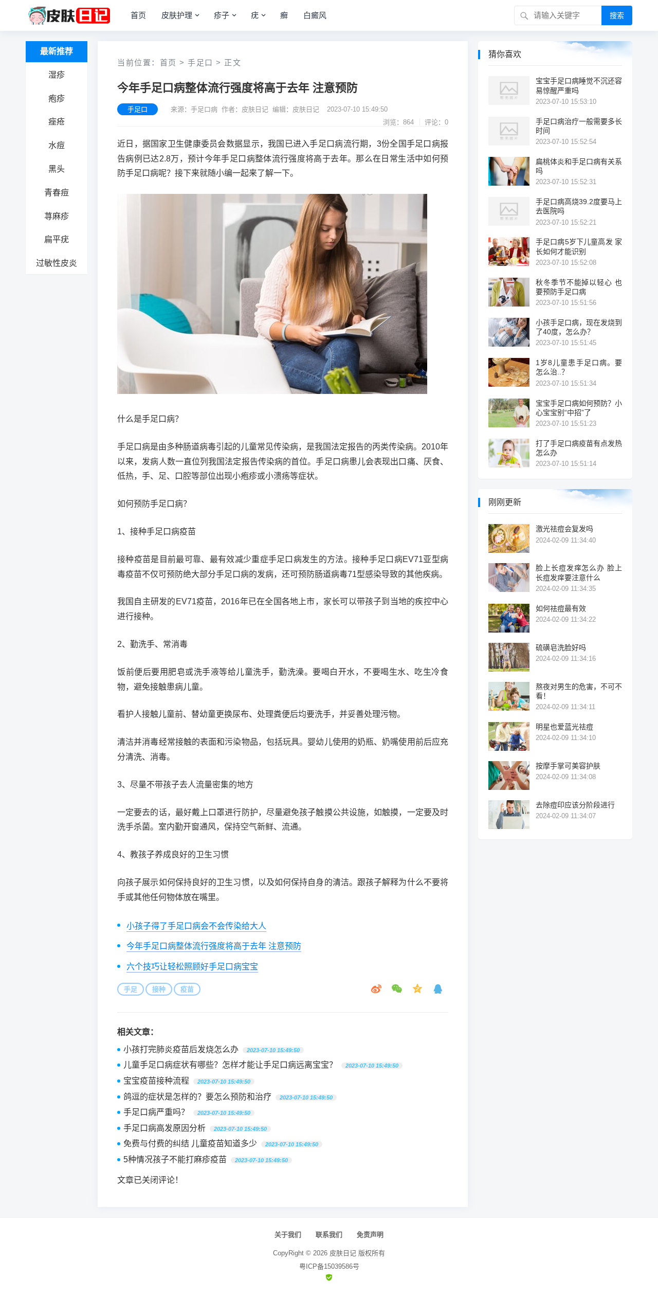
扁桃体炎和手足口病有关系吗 (579, 166)
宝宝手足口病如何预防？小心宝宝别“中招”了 (579, 408)
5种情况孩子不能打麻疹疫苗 (175, 1159)
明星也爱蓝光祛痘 (564, 727)
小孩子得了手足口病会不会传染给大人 (196, 926)
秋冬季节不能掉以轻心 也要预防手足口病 (579, 287)
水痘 (56, 145)
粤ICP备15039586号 (329, 1266)
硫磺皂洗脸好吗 (561, 647)
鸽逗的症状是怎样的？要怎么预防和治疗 (197, 1096)
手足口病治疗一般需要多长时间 (579, 126)
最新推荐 (56, 51)
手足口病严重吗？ (156, 1112)
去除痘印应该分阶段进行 (575, 805)
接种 (159, 989)
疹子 (221, 15)
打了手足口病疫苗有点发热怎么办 (579, 448)
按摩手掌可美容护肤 (568, 766)
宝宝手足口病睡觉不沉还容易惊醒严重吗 (579, 85)
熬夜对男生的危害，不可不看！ (579, 691)
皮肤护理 (176, 15)
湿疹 (56, 74)
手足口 (200, 62)
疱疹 (56, 98)
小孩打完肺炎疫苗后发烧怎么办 (181, 1049)
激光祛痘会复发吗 (564, 529)
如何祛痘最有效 (561, 608)
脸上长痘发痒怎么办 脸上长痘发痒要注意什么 (579, 572)
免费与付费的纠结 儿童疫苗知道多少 (190, 1143)
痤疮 (56, 121)
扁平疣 (56, 239)
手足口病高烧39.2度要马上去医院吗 (579, 206)
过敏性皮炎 (56, 263)
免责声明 (370, 1234)
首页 (138, 15)
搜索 (617, 15)
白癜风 (314, 15)
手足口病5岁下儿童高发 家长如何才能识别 (579, 246)
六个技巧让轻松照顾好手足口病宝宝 (192, 966)
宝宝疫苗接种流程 (156, 1080)
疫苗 (187, 989)
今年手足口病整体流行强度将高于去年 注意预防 (213, 946)
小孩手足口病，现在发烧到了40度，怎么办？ (579, 327)
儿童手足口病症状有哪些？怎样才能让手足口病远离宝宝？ (230, 1064)
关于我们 (288, 1234)
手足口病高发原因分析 (164, 1128)
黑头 (56, 169)
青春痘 (56, 192)
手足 (130, 989)
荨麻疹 (56, 216)
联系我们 (329, 1234)
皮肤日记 (343, 1253)
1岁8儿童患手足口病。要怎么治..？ (579, 367)
